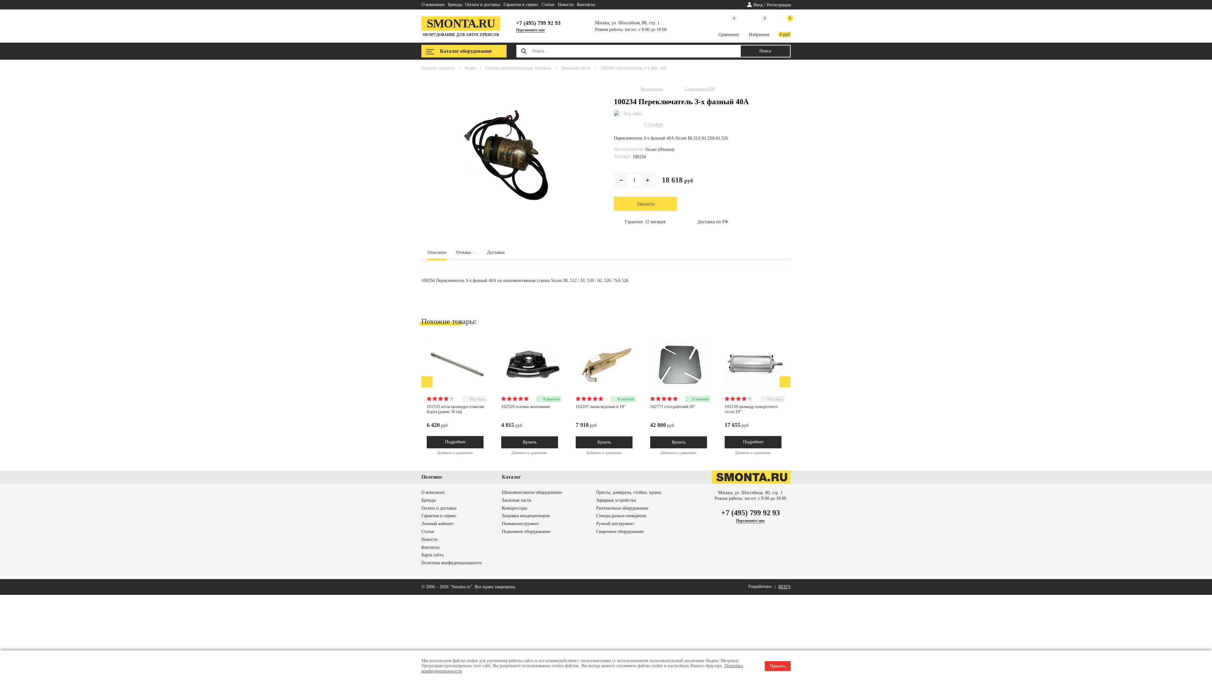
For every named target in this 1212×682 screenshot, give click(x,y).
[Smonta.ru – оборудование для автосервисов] (751, 482)
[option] (461, 398)
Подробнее (455, 442)
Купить (530, 442)
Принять (778, 666)
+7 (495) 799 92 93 (538, 23)
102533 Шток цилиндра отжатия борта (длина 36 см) (455, 409)
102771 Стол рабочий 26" (672, 406)
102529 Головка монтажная (525, 406)
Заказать (646, 203)
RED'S (784, 587)
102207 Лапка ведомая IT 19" (601, 406)
